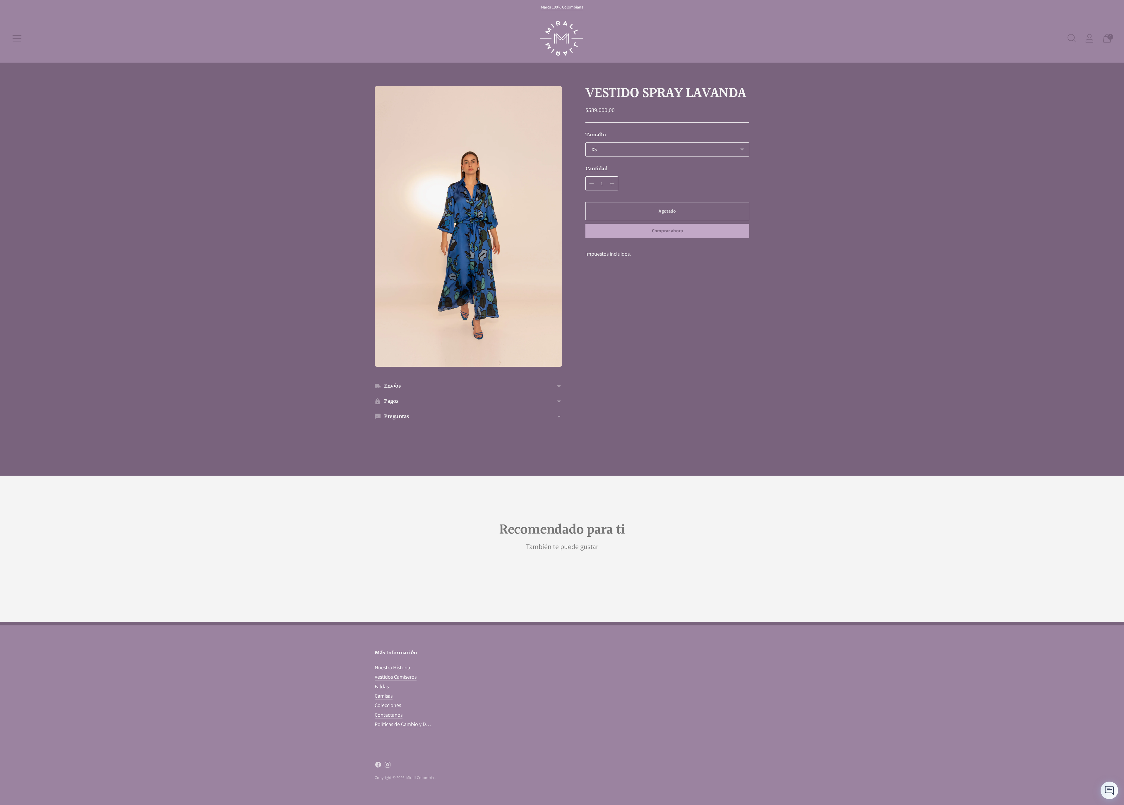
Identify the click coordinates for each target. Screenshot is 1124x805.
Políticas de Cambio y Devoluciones (413, 724)
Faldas (382, 686)
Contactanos (388, 714)
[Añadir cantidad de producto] (591, 184)
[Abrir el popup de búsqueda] (1072, 38)
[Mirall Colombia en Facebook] (378, 765)
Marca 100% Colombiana (562, 7)
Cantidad (596, 169)
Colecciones (388, 705)
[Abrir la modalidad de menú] (17, 38)
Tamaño (595, 135)
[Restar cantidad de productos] (612, 184)
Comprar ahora (667, 231)
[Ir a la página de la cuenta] (1089, 38)
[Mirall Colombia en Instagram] (387, 765)
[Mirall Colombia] (562, 38)
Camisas (384, 695)
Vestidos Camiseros (396, 676)
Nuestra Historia (392, 667)
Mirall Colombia (420, 777)
